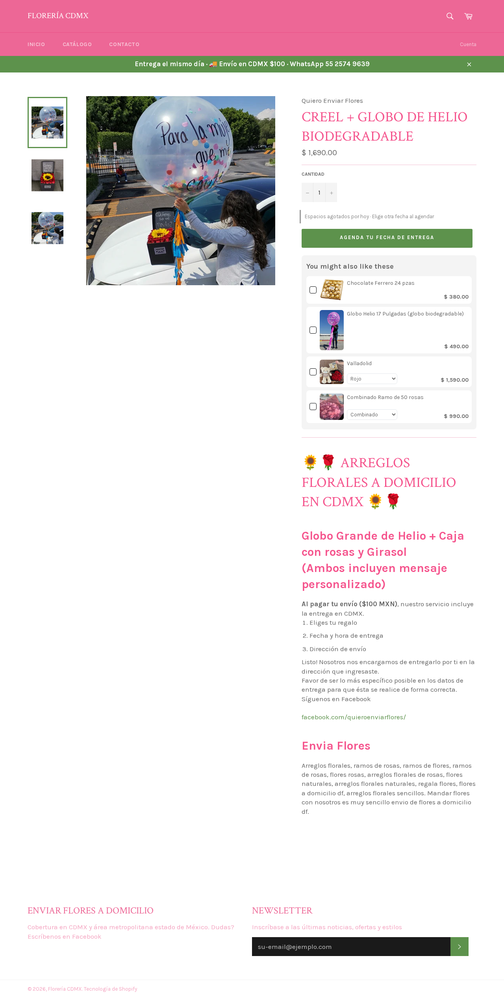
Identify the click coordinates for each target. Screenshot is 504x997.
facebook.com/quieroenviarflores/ (354, 717)
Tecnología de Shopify (110, 989)
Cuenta (468, 44)
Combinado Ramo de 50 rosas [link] (385, 397)
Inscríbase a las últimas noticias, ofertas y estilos (327, 927)
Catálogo (77, 44)
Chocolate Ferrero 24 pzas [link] (381, 283)
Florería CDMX (58, 16)
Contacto (124, 44)
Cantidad (313, 174)
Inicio (36, 44)
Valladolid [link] (359, 363)
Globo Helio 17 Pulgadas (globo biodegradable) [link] (405, 313)
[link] (332, 290)
